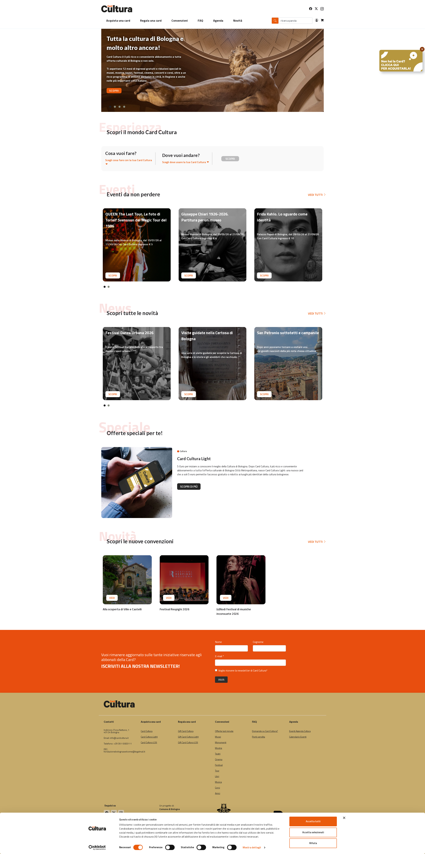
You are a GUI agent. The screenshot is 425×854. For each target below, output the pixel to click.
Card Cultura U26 (149, 742)
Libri (217, 776)
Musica (218, 782)
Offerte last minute (224, 731)
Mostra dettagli (252, 847)
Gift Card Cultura (185, 731)
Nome (218, 642)
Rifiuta (313, 843)
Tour (217, 771)
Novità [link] (237, 20)
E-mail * (219, 656)
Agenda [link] (218, 20)
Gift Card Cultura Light (188, 737)
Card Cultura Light (149, 737)
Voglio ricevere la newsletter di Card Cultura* (242, 670)
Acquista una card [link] (118, 20)
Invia (221, 680)
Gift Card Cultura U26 (188, 742)
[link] (308, 8)
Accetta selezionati (313, 832)
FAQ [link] (200, 20)
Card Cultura (146, 731)
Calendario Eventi (297, 737)
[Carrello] (321, 20)
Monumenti (220, 742)
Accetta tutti (313, 821)
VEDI (112, 598)
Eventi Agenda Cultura (300, 731)
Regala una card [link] (151, 20)
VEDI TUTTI (315, 195)
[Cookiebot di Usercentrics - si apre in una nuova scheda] (97, 847)
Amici (217, 793)
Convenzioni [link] (179, 20)
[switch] (170, 847)
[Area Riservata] (315, 20)
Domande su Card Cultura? (265, 731)
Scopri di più (189, 486)
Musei (218, 737)
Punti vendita (258, 737)
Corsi (217, 788)
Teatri (217, 754)
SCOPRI (114, 91)
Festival (219, 765)
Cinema (218, 759)
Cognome (258, 642)
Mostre (218, 748)
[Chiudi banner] (344, 818)
